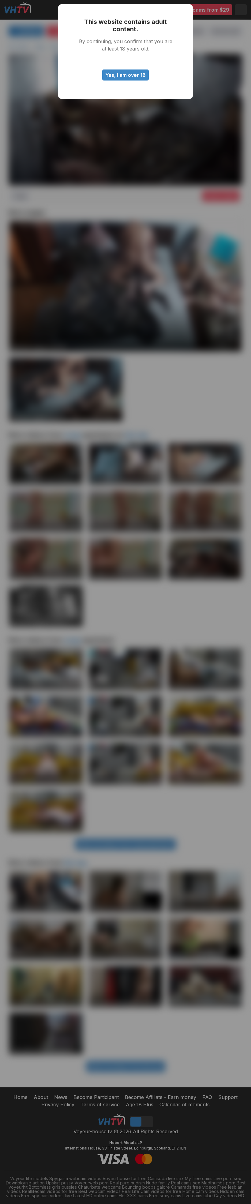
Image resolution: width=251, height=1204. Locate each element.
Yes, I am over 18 (125, 75)
